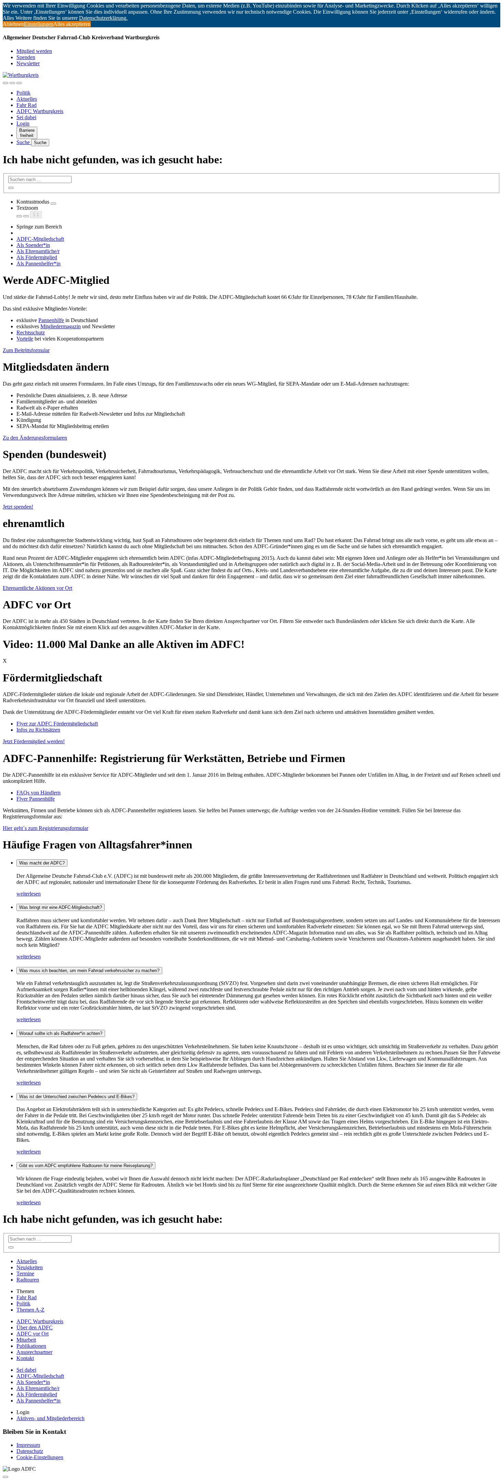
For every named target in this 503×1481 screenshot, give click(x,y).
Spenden (25, 57)
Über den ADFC (34, 1327)
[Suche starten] (11, 188)
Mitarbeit (26, 1340)
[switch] (53, 204)
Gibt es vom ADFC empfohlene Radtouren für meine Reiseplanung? (86, 1165)
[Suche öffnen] (12, 83)
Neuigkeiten (29, 1267)
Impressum (28, 1445)
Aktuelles (26, 99)
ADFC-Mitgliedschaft (40, 239)
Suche (23, 142)
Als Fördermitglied (36, 257)
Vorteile (24, 339)
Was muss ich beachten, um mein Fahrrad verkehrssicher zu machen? (89, 970)
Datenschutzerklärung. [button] (103, 18)
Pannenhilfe (51, 320)
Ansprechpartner (34, 1352)
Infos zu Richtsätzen (38, 730)
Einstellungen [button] (38, 24)
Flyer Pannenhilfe (35, 799)
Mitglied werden (34, 51)
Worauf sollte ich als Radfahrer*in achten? (60, 1033)
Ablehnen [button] (13, 24)
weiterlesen (28, 894)
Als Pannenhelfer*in (38, 263)
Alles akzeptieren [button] (72, 24)
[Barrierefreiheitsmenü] (5, 83)
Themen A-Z (30, 1310)
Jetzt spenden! (18, 507)
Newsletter (28, 63)
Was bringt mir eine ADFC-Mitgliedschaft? (60, 907)
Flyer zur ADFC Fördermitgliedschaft (57, 723)
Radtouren (27, 1280)
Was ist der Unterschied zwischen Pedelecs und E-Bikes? (76, 1096)
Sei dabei (26, 117)
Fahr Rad (26, 105)
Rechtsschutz (30, 332)
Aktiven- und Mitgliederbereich (50, 1418)
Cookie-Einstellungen (39, 1457)
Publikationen (31, 1346)
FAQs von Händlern (38, 792)
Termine (25, 1273)
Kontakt (25, 1358)
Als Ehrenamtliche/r (38, 251)
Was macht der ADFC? (42, 863)
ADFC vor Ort (32, 1334)
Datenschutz (29, 1451)
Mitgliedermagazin (60, 326)
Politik (23, 93)
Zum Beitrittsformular (26, 350)
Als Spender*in (33, 245)
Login (22, 123)
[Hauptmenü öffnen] (19, 83)
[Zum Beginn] (5, 1477)
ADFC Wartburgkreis (39, 111)
